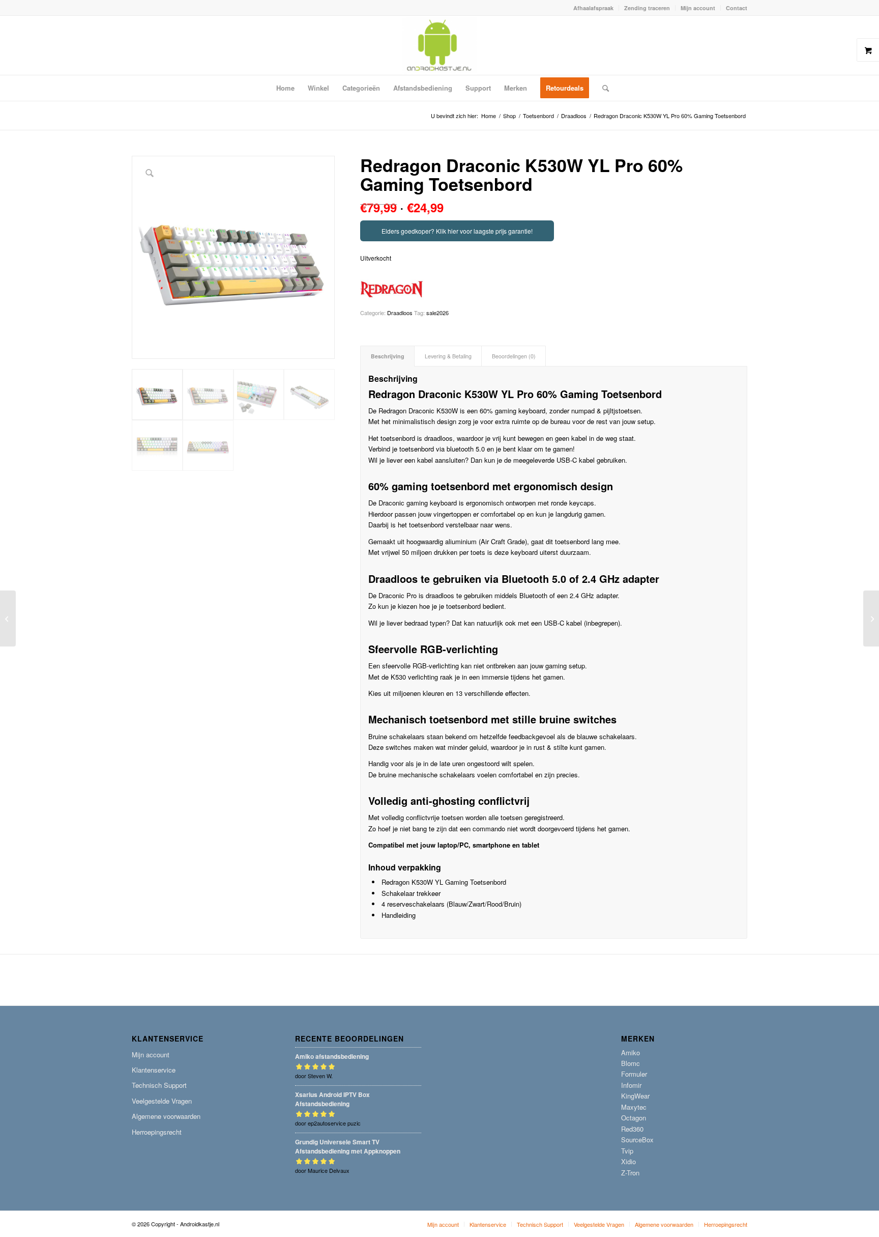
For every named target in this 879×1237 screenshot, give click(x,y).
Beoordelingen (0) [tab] (514, 356)
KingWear (635, 1096)
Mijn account (698, 8)
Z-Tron (630, 1172)
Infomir (631, 1085)
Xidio (628, 1161)
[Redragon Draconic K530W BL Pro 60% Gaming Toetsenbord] (871, 618)
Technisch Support (159, 1085)
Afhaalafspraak (593, 8)
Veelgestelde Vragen (162, 1101)
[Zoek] (602, 88)
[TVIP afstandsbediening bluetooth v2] (8, 618)
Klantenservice (153, 1070)
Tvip (627, 1151)
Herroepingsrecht (157, 1132)
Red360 (632, 1129)
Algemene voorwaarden (166, 1116)
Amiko (630, 1052)
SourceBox (637, 1139)
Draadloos (400, 312)
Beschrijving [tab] (387, 356)
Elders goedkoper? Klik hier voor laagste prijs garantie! (457, 231)
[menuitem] (593, 8)
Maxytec (634, 1107)
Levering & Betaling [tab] (448, 356)
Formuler (634, 1074)
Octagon (633, 1117)
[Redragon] (392, 289)
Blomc (630, 1063)
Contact (736, 8)
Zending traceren (647, 8)
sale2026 (437, 312)
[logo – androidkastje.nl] (439, 45)
